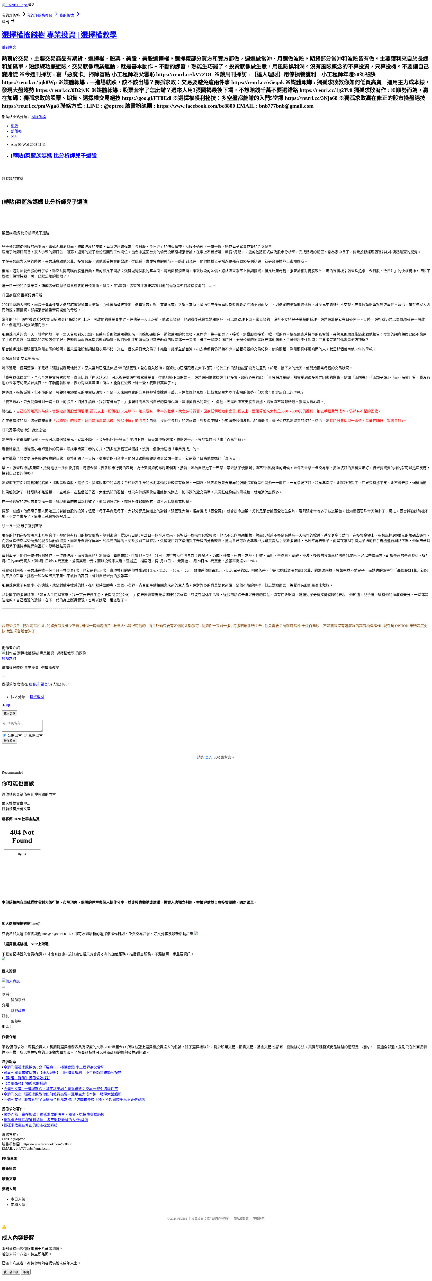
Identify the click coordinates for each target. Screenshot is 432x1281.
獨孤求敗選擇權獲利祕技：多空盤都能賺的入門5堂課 (46, 1120)
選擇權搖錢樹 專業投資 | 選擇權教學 (59, 35)
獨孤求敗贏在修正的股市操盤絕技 (31, 1125)
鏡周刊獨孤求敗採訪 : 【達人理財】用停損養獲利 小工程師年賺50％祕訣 (63, 1073)
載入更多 (9, 713)
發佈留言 (9, 741)
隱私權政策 (241, 1218)
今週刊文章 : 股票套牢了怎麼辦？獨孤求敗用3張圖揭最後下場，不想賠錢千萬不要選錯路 (74, 1100)
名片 (14, 137)
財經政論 (39, 117)
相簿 (14, 126)
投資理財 (37, 697)
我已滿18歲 (11, 1272)
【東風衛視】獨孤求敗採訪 (25, 1083)
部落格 (16, 131)
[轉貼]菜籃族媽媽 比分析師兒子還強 (54, 156)
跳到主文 (9, 47)
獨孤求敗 (9, 659)
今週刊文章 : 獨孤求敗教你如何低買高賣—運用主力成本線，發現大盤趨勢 (63, 1094)
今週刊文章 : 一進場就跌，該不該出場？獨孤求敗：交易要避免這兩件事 (61, 1089)
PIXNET (182, 1218)
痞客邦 (34, 684)
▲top (6, 705)
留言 (44, 684)
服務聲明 (259, 1218)
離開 (26, 1272)
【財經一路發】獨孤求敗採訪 (27, 1078)
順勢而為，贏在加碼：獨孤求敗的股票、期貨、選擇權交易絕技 (54, 1114)
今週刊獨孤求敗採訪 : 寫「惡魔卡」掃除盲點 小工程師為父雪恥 (54, 1067)
